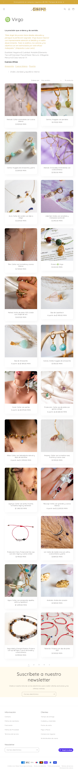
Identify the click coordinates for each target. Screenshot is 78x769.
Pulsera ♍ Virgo (57, 264)
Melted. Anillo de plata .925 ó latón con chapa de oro (21, 313)
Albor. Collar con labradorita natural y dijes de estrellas (21, 456)
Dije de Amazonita (21, 361)
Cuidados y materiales (48, 721)
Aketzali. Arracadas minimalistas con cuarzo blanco (57, 168)
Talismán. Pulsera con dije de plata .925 (57, 649)
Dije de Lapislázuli (57, 312)
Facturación (9, 725)
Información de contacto (66, 768)
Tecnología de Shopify (26, 766)
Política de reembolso (12, 721)
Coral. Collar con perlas (21, 407)
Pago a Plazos (45, 730)
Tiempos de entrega (47, 717)
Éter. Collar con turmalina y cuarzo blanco (21, 265)
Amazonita (9, 66)
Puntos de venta (46, 725)
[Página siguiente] (49, 665)
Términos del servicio (12, 734)
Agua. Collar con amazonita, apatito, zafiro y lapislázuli (21, 601)
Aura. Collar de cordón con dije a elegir (21, 217)
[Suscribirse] (54, 694)
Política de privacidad (54, 766)
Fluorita (32, 66)
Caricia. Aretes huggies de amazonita (57, 361)
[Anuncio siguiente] (74, 2)
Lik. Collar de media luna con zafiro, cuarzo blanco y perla (57, 553)
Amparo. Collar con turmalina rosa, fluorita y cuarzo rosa (57, 456)
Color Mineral (16, 766)
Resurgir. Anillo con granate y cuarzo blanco (57, 504)
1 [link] (28, 665)
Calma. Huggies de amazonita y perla (21, 168)
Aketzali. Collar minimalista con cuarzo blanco (21, 120)
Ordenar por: (35, 80)
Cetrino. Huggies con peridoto (57, 119)
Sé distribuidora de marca (49, 738)
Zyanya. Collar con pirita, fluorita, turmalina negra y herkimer (21, 504)
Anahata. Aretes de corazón (57, 600)
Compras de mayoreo (48, 734)
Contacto (8, 717)
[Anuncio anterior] (4, 2)
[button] (4, 9)
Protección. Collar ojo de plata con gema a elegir (57, 408)
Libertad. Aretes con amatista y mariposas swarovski (57, 217)
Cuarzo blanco (21, 66)
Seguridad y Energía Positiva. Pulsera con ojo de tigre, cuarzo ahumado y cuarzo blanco (21, 650)
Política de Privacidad (12, 730)
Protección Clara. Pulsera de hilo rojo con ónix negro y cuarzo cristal (21, 553)
